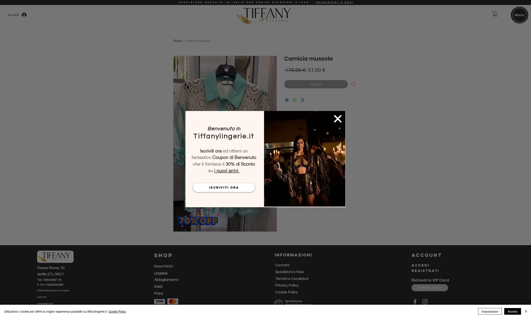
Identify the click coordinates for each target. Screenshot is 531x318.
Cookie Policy (117, 311)
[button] (337, 118)
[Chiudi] (526, 311)
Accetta (513, 311)
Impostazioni (490, 311)
